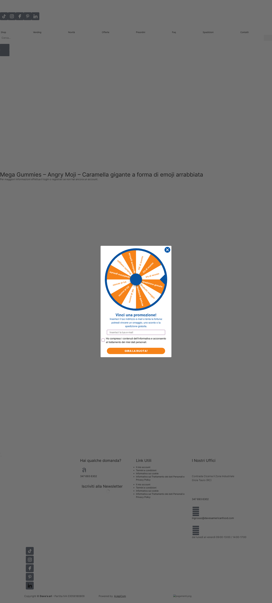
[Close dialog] (167, 250)
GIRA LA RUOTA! (136, 351)
